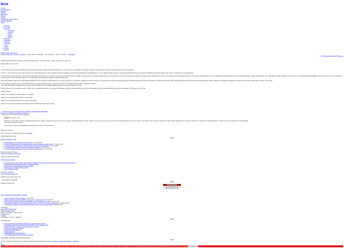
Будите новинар (5, 9)
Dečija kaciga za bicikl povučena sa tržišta (16, 167)
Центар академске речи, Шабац (13, 228)
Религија (7, 29)
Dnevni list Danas (10, 159)
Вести (4, 3)
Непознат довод (10, 211)
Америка (10, 32)
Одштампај (71, 54)
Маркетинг (4, 14)
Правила (3, 11)
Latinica (3, 21)
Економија (7, 40)
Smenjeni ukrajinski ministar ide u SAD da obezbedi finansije (21, 164)
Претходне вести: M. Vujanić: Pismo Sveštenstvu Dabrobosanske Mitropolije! (25, 111)
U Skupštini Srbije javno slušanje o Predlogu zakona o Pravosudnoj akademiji (26, 145)
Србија (10, 35)
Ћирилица (9, 21)
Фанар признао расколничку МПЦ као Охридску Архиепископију (24, 199)
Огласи (6, 48)
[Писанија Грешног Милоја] (11, 153)
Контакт (3, 13)
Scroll (2, 244)
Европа (10, 37)
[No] (198, 246)
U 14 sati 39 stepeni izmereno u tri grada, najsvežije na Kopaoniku (23, 149)
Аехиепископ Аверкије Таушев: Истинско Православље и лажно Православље (28, 204)
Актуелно (7, 27)
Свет (5, 45)
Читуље (6, 49)
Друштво (7, 41)
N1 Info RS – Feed (10, 139)
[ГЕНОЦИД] (8, 209)
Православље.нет (9, 231)
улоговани (29, 133)
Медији (3, 16)
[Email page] (332, 56)
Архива (3, 17)
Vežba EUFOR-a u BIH (11, 169)
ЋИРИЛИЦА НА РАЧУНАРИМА (14, 233)
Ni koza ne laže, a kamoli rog (9, 53)
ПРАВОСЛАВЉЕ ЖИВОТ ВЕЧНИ (16, 195)
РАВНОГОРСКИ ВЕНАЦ (12, 230)
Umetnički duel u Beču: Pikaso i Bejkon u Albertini (18, 166)
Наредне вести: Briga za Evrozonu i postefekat (14, 113)
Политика (7, 43)
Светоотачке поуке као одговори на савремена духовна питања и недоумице (27, 201)
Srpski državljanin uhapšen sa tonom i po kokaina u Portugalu (21, 147)
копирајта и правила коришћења (62, 241)
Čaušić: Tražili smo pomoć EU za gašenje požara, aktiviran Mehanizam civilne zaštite (28, 144)
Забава (6, 46)
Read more (194, 246)
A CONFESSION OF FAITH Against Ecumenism (18, 235)
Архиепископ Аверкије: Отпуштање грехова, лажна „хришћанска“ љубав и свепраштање (31, 203)
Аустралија (11, 30)
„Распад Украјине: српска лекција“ (15, 198)
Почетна (6, 25)
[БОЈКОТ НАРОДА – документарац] (5, 214)
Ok (189, 246)
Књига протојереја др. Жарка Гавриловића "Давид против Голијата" (25, 223)
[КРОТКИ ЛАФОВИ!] (9, 174)
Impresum (75, 241)
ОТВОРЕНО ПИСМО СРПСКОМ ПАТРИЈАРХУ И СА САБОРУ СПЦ (26, 225)
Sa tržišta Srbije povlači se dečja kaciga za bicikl (18, 142)
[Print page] (339, 56)
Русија (10, 33)
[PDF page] (324, 56)
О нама (3, 8)
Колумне (7, 38)
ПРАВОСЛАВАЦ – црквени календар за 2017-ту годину (21, 227)
